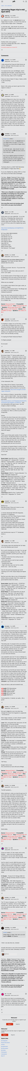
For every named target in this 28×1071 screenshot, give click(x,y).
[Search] (23, 1)
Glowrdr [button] (6, 211)
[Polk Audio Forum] (14, 1)
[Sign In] (26, 1)
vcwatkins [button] (7, 350)
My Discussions (4, 1048)
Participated (4, 1052)
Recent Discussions (5, 1042)
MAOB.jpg (6, 953)
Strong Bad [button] (7, 319)
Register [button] (18, 1024)
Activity (3, 1044)
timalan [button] (6, 847)
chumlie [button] (6, 94)
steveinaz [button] (7, 254)
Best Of (3, 1055)
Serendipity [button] (7, 626)
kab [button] (5, 993)
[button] (26, 11)
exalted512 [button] (7, 59)
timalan (5, 932)
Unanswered (14, 1054)
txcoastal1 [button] (7, 501)
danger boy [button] (7, 15)
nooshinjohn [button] (7, 133)
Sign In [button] (9, 1024)
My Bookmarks (14, 1046)
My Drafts (14, 1050)
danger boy (6, 138)
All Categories (4, 1040)
